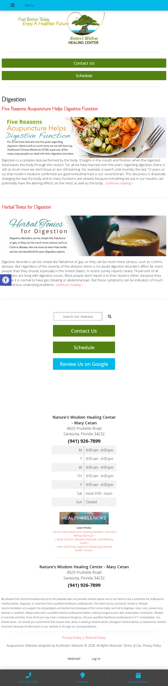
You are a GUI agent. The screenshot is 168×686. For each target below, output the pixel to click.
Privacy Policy (72, 637)
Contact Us (84, 63)
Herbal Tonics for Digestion (26, 207)
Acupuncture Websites (22, 645)
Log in (96, 658)
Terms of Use (132, 645)
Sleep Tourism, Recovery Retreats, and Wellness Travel (84, 541)
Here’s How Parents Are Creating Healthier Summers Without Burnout (84, 533)
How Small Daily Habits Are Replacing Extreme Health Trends (84, 548)
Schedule (84, 75)
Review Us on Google (84, 364)
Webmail (74, 658)
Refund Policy (96, 637)
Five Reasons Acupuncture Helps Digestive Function (50, 109)
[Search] (109, 316)
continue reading (119, 183)
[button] (5, 280)
